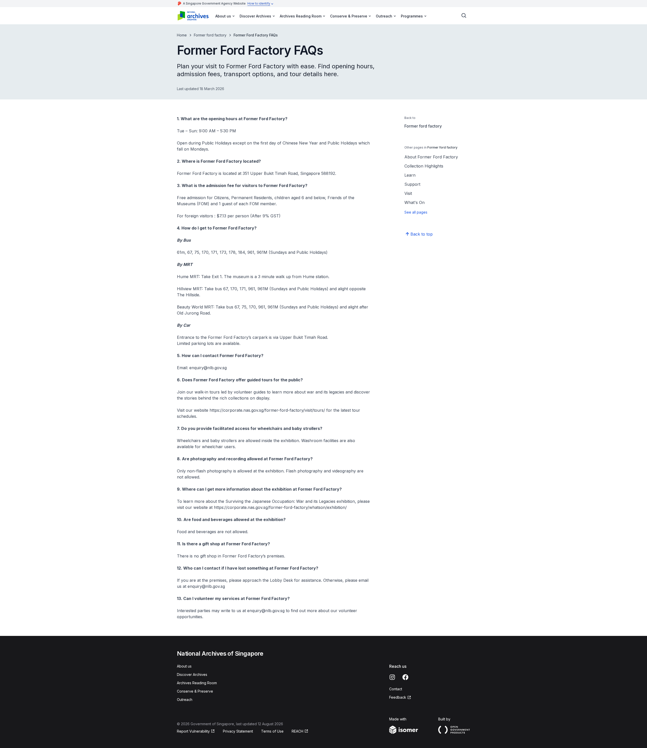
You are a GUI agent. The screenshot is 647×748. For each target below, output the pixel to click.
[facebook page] (405, 677)
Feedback (397, 697)
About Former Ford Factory (431, 156)
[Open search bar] (464, 16)
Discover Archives (192, 674)
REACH (297, 731)
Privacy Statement (238, 731)
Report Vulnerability (193, 731)
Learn (409, 175)
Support (412, 184)
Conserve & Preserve (195, 691)
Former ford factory (210, 35)
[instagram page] (392, 677)
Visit (408, 193)
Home (182, 35)
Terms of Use (272, 731)
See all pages (415, 212)
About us (184, 666)
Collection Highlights (423, 166)
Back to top (421, 234)
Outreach (184, 699)
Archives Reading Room (197, 683)
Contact (395, 689)
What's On (414, 202)
